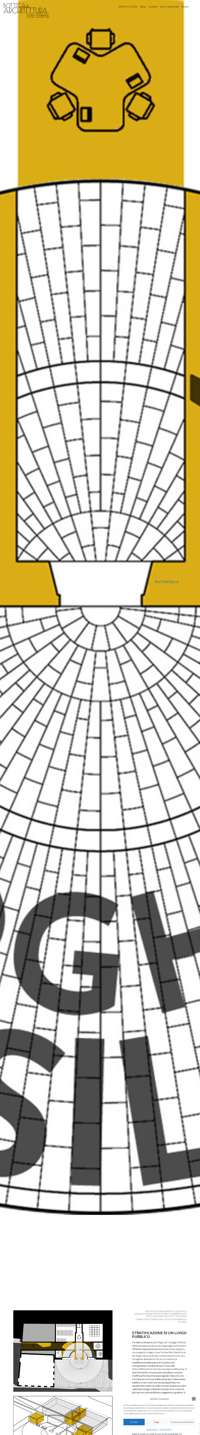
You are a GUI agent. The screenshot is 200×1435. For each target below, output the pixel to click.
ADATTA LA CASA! (128, 6)
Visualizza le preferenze (182, 1422)
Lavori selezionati (169, 6)
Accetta (134, 1422)
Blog (142, 6)
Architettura (166, 581)
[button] (193, 1398)
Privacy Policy (165, 1429)
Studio (185, 6)
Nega (156, 1422)
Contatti (152, 6)
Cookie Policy (152, 1429)
